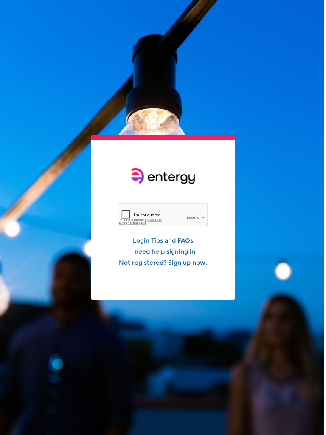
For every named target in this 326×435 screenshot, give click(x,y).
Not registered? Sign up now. (163, 262)
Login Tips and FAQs (163, 240)
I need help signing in (163, 251)
